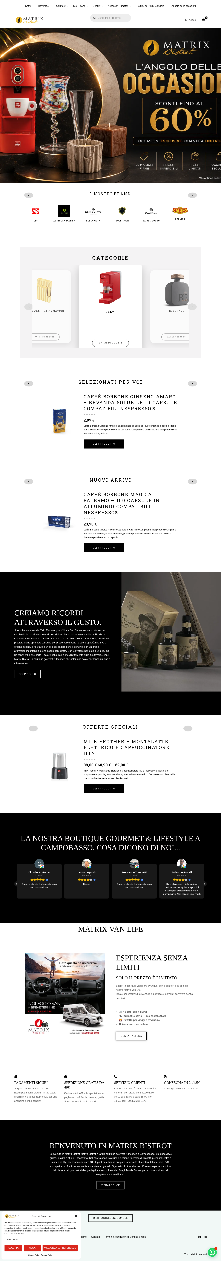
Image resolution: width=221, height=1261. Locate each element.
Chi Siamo (81, 1236)
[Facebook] (199, 1237)
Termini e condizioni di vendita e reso (125, 1236)
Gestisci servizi (12, 1239)
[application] (32, 6)
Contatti (95, 1236)
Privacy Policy (46, 1255)
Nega (32, 1248)
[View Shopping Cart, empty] (204, 20)
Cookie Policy (34, 1255)
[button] (76, 1215)
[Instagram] (205, 1237)
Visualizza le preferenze (60, 1248)
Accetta (13, 1248)
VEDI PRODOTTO (104, 444)
